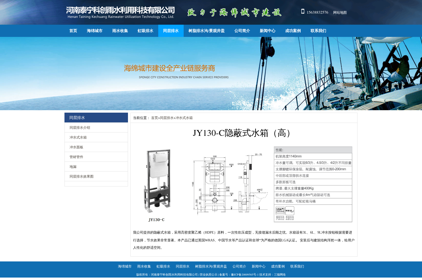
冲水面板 (76, 147)
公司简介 (242, 31)
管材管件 (76, 156)
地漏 (73, 166)
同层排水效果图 (82, 176)
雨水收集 (120, 31)
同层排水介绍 (80, 127)
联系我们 (318, 31)
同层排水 (171, 31)
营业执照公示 (208, 274)
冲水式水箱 (78, 137)
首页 (73, 31)
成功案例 (293, 31)
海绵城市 (95, 31)
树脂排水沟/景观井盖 (207, 31)
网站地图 (340, 12)
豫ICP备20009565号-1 (245, 274)
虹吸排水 (145, 31)
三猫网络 (280, 274)
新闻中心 (267, 31)
